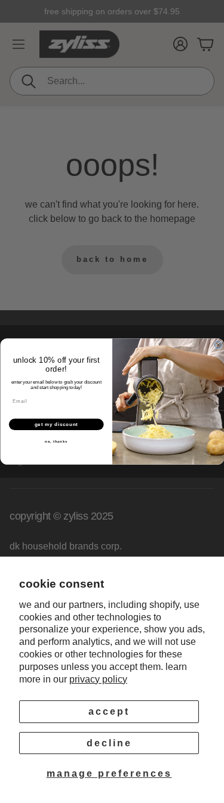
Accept (109, 711)
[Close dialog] (218, 344)
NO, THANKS (56, 442)
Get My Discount (56, 424)
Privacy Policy (98, 679)
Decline (109, 743)
